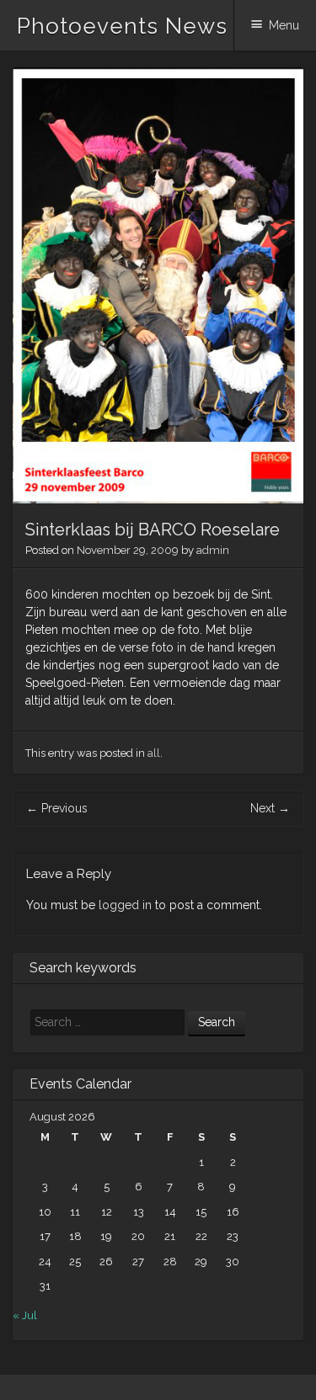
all (153, 753)
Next (270, 808)
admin (212, 550)
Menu (284, 25)
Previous (57, 808)
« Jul (25, 1315)
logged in (125, 905)
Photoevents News (122, 26)
